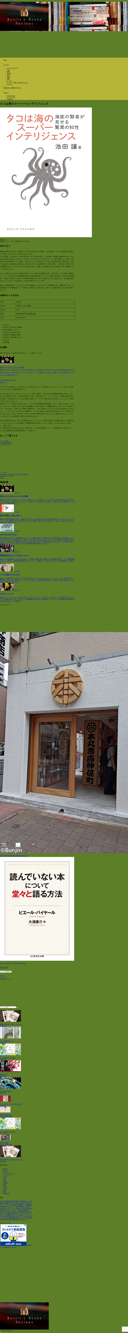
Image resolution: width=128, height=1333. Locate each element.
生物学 (8, 443)
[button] (17, 1007)
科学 (7, 441)
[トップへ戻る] (0, 1332)
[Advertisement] (64, 44)
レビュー (3, 441)
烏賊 (4, 443)
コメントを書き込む (6, 971)
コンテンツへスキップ (7, 1)
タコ (1, 443)
